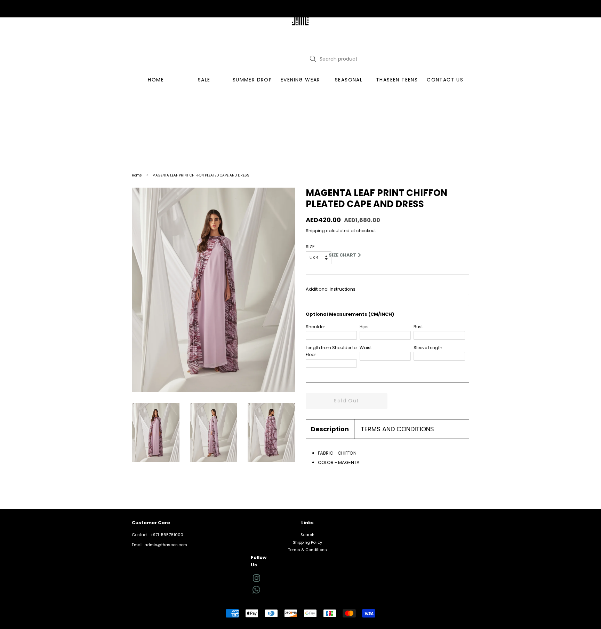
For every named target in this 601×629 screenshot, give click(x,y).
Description (330, 429)
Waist (366, 348)
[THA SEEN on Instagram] (256, 580)
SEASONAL (348, 79)
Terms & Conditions (307, 549)
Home (137, 175)
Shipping (315, 231)
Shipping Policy (307, 542)
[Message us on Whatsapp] (256, 592)
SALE (204, 79)
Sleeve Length (428, 348)
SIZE (310, 246)
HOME (156, 79)
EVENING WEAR (300, 79)
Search (307, 534)
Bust (418, 327)
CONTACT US (445, 79)
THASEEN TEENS (397, 79)
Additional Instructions (330, 289)
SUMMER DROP (252, 79)
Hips (364, 327)
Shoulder (315, 327)
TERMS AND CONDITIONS (397, 429)
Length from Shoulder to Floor (331, 351)
